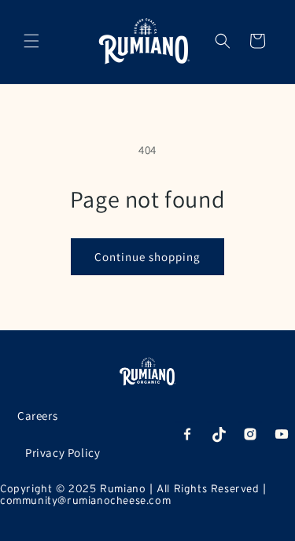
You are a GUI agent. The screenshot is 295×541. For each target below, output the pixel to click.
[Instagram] (250, 433)
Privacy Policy (62, 452)
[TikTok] (218, 433)
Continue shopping (147, 256)
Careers (37, 415)
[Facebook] (187, 433)
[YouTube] (281, 433)
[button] (31, 41)
